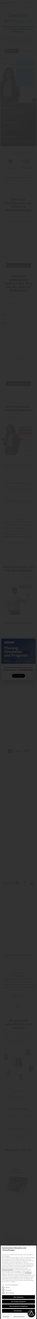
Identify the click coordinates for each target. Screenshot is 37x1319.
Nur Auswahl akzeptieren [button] (18, 1301)
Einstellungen (6, 1316)
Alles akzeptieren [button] (19, 1297)
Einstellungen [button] (28, 1272)
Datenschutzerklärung (7, 1269)
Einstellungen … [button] (18, 1311)
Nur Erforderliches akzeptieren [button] (18, 1306)
